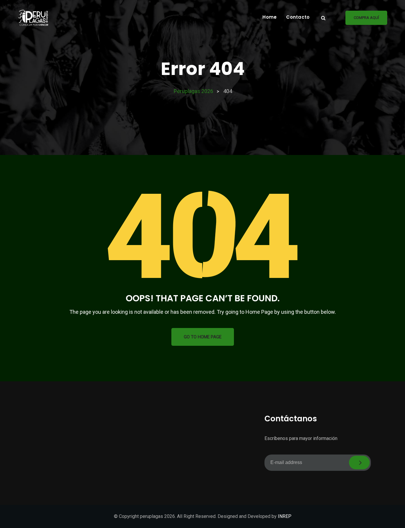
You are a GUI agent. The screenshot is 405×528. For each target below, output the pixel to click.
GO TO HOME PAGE (202, 337)
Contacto (298, 17)
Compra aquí (366, 17)
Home (269, 17)
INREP (284, 516)
